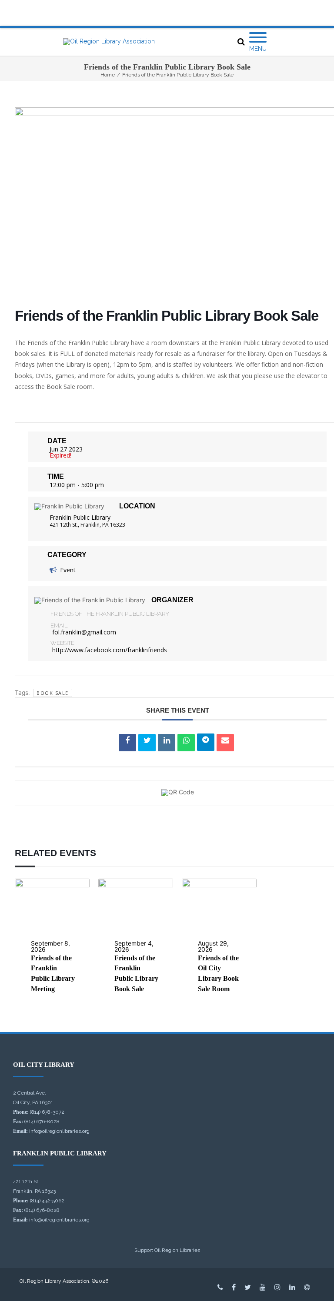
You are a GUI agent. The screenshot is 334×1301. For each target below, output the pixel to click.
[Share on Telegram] (205, 742)
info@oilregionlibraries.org (59, 1131)
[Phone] (220, 1287)
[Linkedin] (166, 742)
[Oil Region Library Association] (109, 41)
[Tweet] (147, 742)
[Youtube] (262, 1287)
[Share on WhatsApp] (186, 742)
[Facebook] (233, 1287)
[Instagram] (277, 1287)
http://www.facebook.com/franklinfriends (109, 650)
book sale (53, 693)
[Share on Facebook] (127, 742)
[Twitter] (247, 1287)
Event (68, 570)
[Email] (225, 742)
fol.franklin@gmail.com (84, 632)
